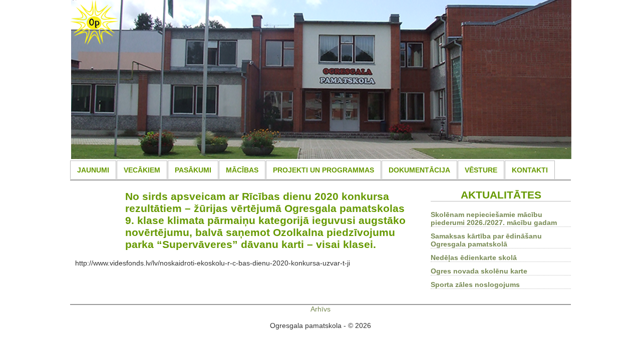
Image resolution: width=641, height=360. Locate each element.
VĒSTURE (481, 170)
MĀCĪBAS (242, 170)
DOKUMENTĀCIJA (419, 170)
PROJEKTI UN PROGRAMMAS (323, 170)
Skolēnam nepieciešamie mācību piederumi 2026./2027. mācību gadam (494, 218)
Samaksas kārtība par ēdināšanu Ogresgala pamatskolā (486, 240)
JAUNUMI (93, 170)
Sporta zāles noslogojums (475, 284)
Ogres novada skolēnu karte (479, 271)
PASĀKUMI (193, 170)
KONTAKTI (530, 170)
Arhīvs (320, 309)
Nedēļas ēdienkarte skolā (474, 258)
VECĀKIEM (142, 170)
